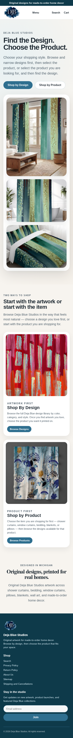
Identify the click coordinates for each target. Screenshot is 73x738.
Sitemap (7, 679)
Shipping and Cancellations (18, 683)
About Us (8, 674)
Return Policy (10, 670)
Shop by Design (18, 85)
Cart (66, 12)
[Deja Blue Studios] (11, 12)
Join (36, 717)
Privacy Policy (10, 665)
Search (56, 12)
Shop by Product (50, 85)
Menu (35, 12)
